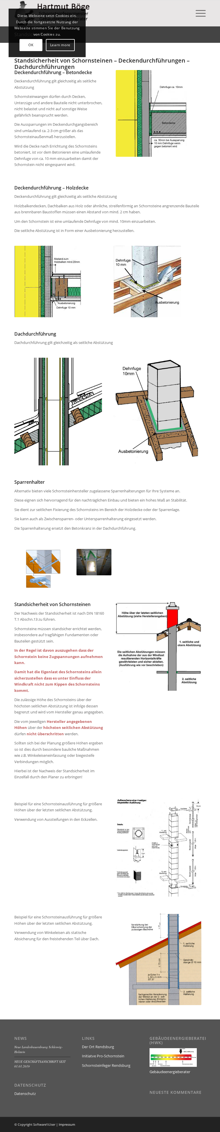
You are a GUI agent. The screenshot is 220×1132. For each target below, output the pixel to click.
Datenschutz (25, 1093)
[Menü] (198, 13)
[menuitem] (198, 13)
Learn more (60, 44)
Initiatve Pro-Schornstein (103, 1056)
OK (30, 44)
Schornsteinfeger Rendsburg (106, 1065)
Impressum (67, 1124)
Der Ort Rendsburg (98, 1046)
